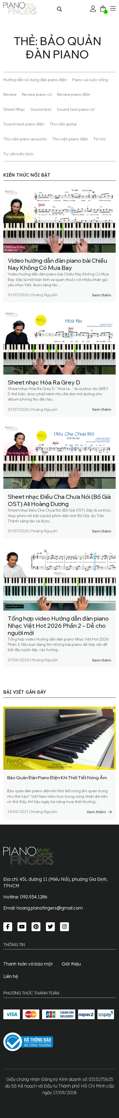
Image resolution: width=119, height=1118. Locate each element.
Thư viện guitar (63, 123)
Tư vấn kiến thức (18, 153)
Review (10, 94)
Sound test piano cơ (75, 109)
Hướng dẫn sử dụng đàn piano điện (35, 79)
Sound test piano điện (23, 123)
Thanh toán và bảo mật (28, 964)
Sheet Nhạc (14, 109)
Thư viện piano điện (70, 138)
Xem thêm (101, 295)
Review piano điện (73, 94)
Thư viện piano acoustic (25, 138)
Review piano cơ (37, 94)
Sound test (40, 109)
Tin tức (99, 138)
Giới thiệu (71, 964)
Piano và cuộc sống (90, 79)
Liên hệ (10, 976)
